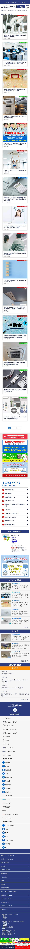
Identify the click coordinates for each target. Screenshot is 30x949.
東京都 (5, 537)
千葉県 (9, 537)
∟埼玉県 (4, 916)
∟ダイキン (4, 922)
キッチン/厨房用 (9, 825)
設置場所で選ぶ (7, 759)
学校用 (7, 833)
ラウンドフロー (9, 725)
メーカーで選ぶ (7, 796)
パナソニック (9, 818)
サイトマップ (4, 909)
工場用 (7, 829)
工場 (6, 773)
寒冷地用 (7, 844)
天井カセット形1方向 (11, 733)
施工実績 (3, 866)
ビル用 (7, 847)
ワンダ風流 (8, 755)
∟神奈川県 (4, 917)
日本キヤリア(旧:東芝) (11, 814)
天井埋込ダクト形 (10, 751)
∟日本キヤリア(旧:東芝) (8, 927)
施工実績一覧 (24, 661)
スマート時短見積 (6, 932)
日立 (6, 810)
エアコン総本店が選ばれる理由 (8, 891)
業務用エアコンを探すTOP (7, 855)
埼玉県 (5, 536)
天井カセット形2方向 (11, 729)
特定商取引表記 (5, 902)
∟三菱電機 (4, 926)
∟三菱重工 (4, 925)
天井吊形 (7, 737)
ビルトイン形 (9, 748)
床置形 (7, 740)
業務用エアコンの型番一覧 (8, 931)
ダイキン (7, 799)
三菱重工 (7, 803)
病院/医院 (8, 785)
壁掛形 (7, 744)
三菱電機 (7, 807)
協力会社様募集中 (14, 665)
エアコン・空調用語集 (7, 934)
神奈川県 (5, 539)
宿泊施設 (7, 792)
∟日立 (3, 928)
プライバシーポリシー (6, 898)
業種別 (2, 880)
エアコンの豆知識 (5, 870)
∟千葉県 (4, 919)
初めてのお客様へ (5, 862)
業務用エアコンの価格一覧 (8, 933)
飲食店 (7, 766)
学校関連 (7, 788)
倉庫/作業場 (8, 777)
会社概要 (3, 884)
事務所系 (7, 762)
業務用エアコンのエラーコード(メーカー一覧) (13, 921)
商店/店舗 (8, 770)
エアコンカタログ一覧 (6, 906)
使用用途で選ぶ (7, 821)
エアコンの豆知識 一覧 (22, 10)
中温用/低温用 (9, 840)
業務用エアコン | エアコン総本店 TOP (8, 10)
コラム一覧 (25, 627)
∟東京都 (4, 915)
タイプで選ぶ (7, 718)
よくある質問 (4, 873)
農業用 (7, 836)
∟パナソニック (5, 923)
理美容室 (7, 781)
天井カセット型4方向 (11, 722)
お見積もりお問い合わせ (7, 859)
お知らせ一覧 (24, 699)
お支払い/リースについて (7, 895)
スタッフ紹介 (4, 877)
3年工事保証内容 (5, 888)
